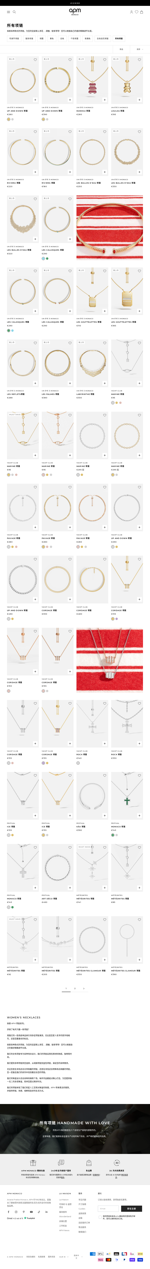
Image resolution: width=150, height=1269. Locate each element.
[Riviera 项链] (23, 152)
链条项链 (29, 38)
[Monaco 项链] (127, 796)
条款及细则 (30, 1257)
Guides (82, 1209)
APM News (64, 1230)
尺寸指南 (82, 1204)
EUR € (62, 1257)
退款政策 (82, 1213)
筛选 (121, 49)
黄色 (52, 38)
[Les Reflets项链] (23, 363)
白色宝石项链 (103, 38)
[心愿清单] (136, 11)
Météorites (82, 895)
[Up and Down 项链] (23, 80)
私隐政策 (41, 1257)
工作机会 (63, 1225)
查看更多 (96, 1175)
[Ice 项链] (23, 796)
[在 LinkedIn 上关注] (46, 1211)
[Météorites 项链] (92, 868)
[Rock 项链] (92, 724)
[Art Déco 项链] (58, 868)
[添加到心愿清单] (35, 59)
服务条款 (51, 1257)
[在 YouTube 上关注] (31, 1211)
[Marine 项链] (127, 363)
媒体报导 (63, 1212)
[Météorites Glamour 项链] (92, 940)
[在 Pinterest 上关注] (23, 1211)
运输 (80, 1218)
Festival (11, 823)
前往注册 (131, 1208)
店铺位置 (63, 1221)
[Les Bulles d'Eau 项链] (92, 152)
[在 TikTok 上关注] (39, 1211)
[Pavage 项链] (23, 507)
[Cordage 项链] (58, 579)
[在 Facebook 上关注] (8, 1211)
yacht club (82, 607)
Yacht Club (116, 391)
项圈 (42, 38)
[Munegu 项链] (92, 80)
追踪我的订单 (84, 1222)
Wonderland (65, 1216)
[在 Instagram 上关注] (16, 1211)
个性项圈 (74, 38)
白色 (62, 38)
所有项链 (119, 38)
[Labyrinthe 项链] (92, 363)
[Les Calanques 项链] (58, 219)
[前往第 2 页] (83, 988)
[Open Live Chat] (61, 1163)
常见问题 (82, 1199)
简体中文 (76, 1257)
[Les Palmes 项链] (58, 363)
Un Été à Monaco (15, 107)
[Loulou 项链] (127, 80)
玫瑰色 (88, 38)
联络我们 (82, 1232)
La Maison (64, 1199)
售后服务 (82, 1227)
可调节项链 (14, 38)
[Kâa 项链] (92, 796)
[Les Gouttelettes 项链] (92, 291)
